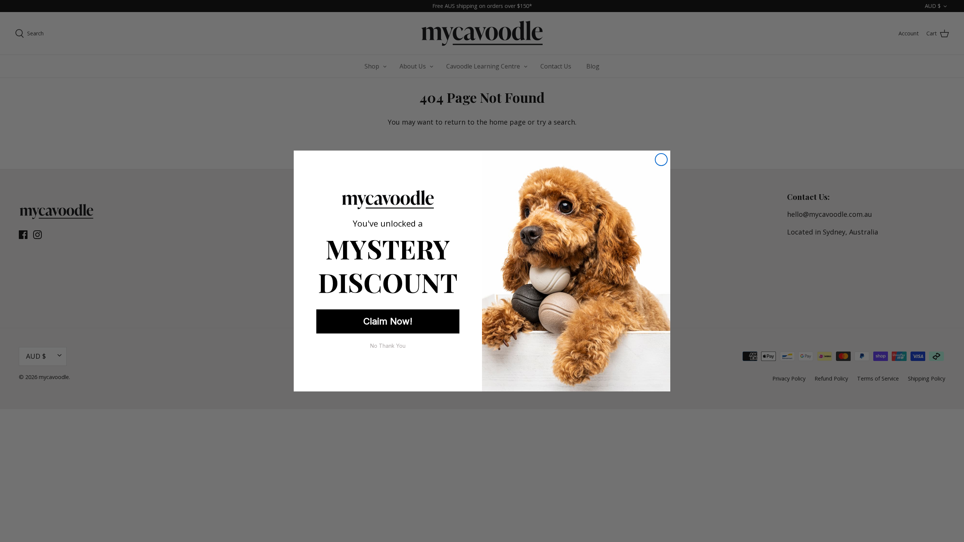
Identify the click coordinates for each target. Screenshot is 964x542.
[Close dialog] (661, 160)
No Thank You (388, 346)
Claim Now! (387, 321)
